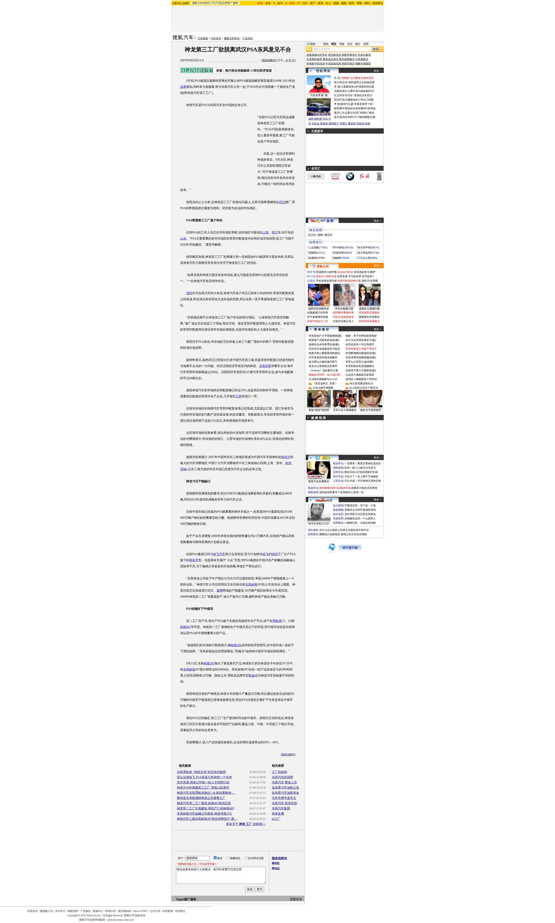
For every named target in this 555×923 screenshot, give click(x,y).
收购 (367, 123)
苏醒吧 (313, 252)
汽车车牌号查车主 (284, 798)
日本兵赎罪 (364, 54)
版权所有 (140, 915)
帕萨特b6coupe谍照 (319, 104)
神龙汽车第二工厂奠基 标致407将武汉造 (204, 803)
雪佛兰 (343, 123)
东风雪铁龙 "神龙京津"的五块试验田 (201, 772)
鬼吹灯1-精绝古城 (326, 276)
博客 (359, 3)
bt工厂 (276, 818)
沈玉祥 (338, 95)
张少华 (338, 82)
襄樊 (220, 590)
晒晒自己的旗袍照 (329, 534)
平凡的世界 (354, 276)
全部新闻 (167, 911)
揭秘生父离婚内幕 (369, 308)
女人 (328, 3)
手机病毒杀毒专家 (326, 280)
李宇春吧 (338, 247)
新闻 (325, 44)
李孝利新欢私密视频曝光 (360, 366)
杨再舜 (338, 108)
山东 (183, 238)
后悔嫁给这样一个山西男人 (360, 518)
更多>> (378, 70)
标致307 (209, 663)
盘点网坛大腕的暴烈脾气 (323, 361)
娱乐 (280, 3)
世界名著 (342, 276)
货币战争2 (368, 276)
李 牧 (337, 104)
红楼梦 (371, 272)
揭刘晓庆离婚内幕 (343, 312)
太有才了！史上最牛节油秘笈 (361, 476)
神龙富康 (278, 813)
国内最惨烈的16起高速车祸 (335, 487)
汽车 (304, 3)
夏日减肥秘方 (347, 59)
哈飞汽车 (219, 554)
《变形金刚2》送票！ (325, 383)
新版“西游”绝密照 (319, 410)
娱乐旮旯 (338, 514)
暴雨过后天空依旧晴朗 (354, 534)
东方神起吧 (364, 252)
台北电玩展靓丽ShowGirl (323, 379)
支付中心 (60, 911)
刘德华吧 (338, 252)
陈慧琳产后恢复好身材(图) (324, 340)
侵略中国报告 (363, 63)
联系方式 (110, 911)
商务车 (193, 560)
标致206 (236, 645)
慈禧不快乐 (348, 63)
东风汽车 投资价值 (284, 803)
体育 (268, 3)
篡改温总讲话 (330, 59)
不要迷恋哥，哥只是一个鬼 (360, 505)
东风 (248, 584)
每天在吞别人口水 (318, 523)
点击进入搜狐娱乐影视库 (360, 374)
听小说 (311, 276)
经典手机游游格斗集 (349, 280)
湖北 (189, 293)
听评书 (311, 272)
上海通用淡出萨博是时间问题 (357, 86)
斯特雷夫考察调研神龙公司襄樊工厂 (201, 798)
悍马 (325, 118)
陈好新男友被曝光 (369, 321)
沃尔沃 (323, 114)
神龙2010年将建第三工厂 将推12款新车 (203, 787)
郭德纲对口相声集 (326, 272)
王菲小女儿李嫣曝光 (344, 410)
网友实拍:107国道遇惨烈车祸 (361, 472)
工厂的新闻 (279, 772)
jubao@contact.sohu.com (121, 919)
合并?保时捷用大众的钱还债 (358, 82)
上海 (266, 232)
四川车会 (338, 476)
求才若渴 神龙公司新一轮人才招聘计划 (203, 782)
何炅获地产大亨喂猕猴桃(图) (325, 335)
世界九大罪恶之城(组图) (359, 361)
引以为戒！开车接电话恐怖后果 (362, 480)
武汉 (282, 202)
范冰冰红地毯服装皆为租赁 (324, 348)
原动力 (285, 457)
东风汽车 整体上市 (284, 782)
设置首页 (32, 911)
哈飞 (266, 554)
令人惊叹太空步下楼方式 (363, 387)
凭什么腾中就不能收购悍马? (358, 91)
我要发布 (296, 899)
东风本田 (265, 366)
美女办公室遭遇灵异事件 (323, 366)
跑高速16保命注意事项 (364, 487)
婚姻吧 (337, 257)
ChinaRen (204, 3)
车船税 (326, 109)
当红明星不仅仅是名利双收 (360, 514)
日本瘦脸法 (361, 59)
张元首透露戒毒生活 (361, 383)
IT (298, 3)
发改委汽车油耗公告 (285, 787)
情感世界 (338, 518)
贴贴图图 (338, 509)
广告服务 (85, 911)
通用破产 (333, 123)
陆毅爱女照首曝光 (369, 316)
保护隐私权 (124, 911)
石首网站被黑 (314, 59)
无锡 (183, 469)
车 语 (337, 78)
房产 (312, 3)
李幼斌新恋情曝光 (369, 312)
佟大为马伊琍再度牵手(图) (361, 340)
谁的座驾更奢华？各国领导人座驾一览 (341, 492)
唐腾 (320, 234)
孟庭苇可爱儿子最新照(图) (361, 370)
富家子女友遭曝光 (318, 481)
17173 (215, 3)
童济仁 (338, 112)
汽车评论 (216, 38)
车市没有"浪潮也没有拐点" (357, 95)
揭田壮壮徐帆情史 (318, 308)
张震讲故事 (360, 272)
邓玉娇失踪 (334, 54)
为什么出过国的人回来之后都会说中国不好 (344, 530)
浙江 (275, 232)
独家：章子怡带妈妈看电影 (361, 335)
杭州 (288, 463)
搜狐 (195, 3)
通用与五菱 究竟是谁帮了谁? (356, 104)
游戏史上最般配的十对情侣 (361, 379)
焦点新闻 (338, 505)
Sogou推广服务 (186, 899)
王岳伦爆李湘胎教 (323, 387)
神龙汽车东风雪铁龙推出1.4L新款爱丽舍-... (206, 792)
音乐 (350, 44)
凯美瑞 (324, 123)
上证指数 (314, 247)
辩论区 (276, 868)
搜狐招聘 (73, 911)
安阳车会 (338, 472)
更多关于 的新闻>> (246, 824)
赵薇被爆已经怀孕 (317, 312)
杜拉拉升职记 (345, 272)
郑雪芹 (338, 99)
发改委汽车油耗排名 (285, 792)
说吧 (366, 44)
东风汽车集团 (281, 808)
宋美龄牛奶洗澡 (316, 63)
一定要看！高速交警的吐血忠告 (362, 463)
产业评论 (247, 38)
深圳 (275, 554)
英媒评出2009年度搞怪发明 (360, 509)
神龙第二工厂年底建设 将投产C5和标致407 (205, 808)
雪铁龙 (277, 621)
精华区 (276, 863)
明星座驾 (338, 467)
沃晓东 (338, 91)
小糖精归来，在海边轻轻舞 (360, 522)
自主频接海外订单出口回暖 (358, 99)
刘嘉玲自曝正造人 (343, 321)
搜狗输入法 (46, 911)
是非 (336, 117)
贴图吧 (313, 257)
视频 (336, 3)
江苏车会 (338, 480)
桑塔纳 (352, 123)
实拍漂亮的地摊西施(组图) (361, 357)
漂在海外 (313, 530)
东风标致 (189, 669)
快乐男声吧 (364, 247)
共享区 (311, 280)
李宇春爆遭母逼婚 (317, 316)
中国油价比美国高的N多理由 (358, 108)
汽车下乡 (313, 114)
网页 (333, 44)
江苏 (239, 396)
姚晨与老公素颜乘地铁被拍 (324, 353)
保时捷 (318, 118)
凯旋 (252, 675)
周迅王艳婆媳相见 (343, 316)
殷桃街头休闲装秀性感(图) (324, 344)
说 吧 (329, 221)
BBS (367, 3)
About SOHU (140, 911)
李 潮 (337, 86)
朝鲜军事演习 (349, 54)
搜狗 (235, 3)
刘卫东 (312, 234)
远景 (183, 86)
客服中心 (98, 911)
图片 (358, 44)
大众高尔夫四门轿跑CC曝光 (358, 112)
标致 (254, 584)
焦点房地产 (225, 3)
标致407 (185, 627)
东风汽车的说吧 (282, 777)
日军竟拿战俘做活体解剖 (323, 357)
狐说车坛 (338, 463)
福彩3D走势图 (370, 280)
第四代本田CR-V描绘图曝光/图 (357, 117)
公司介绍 (155, 911)
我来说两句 (268, 60)
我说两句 (377, 3)
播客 (343, 3)
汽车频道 (203, 38)
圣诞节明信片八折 (317, 321)
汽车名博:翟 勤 (319, 95)
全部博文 (180, 911)
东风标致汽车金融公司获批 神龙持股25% (204, 813)
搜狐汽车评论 (232, 38)
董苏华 (328, 234)
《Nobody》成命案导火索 (323, 370)
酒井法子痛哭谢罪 (370, 410)
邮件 (351, 3)
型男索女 (338, 522)
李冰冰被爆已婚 (344, 308)
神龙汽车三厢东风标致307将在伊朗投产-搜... (207, 818)
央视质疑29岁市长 (317, 54)
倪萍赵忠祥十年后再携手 (360, 344)
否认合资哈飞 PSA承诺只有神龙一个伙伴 (204, 777)
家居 (320, 3)
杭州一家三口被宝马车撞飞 (360, 467)
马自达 (315, 123)
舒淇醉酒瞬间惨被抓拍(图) (361, 353)
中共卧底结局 (333, 63)
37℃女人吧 (364, 257)
